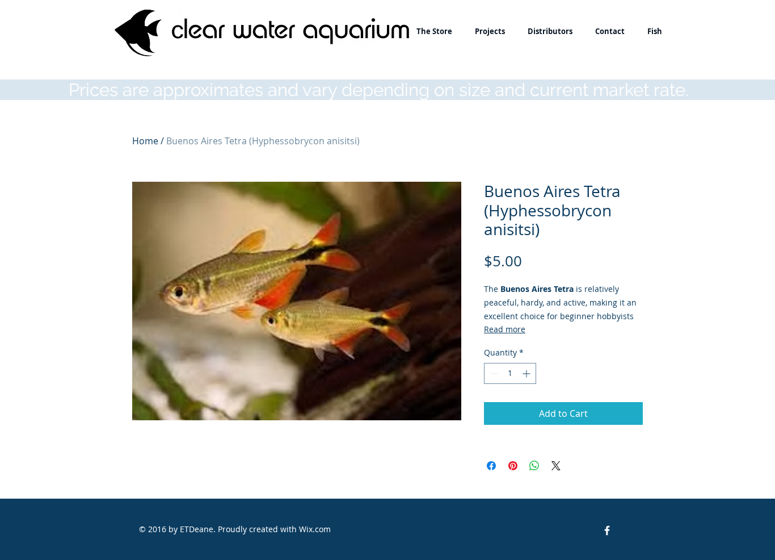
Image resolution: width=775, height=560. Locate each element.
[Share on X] (556, 466)
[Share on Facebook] (491, 466)
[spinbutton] (510, 373)
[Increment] (527, 373)
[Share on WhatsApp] (534, 466)
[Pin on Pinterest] (513, 466)
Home (145, 141)
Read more (504, 329)
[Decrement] (493, 373)
